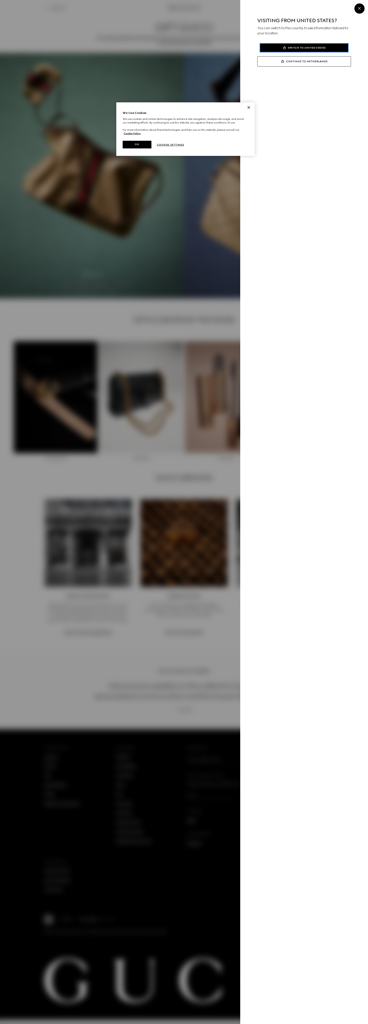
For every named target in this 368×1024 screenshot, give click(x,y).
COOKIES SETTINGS (170, 144)
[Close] (359, 8)
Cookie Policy (132, 133)
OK (137, 144)
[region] (185, 129)
